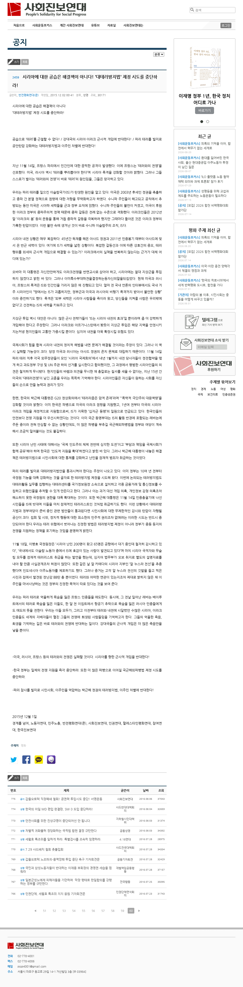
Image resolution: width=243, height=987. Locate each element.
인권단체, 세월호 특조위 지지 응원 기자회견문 (52, 894)
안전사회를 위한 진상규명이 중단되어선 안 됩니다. (55, 820)
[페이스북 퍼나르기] (26, 759)
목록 (25, 62)
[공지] (182, 205)
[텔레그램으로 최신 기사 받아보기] (204, 321)
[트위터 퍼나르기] (13, 759)
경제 (203, 389)
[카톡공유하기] (38, 759)
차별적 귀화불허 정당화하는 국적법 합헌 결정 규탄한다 (58, 830)
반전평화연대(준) (29, 95)
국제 (200, 394)
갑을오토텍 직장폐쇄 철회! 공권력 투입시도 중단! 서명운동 (61, 799)
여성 (223, 389)
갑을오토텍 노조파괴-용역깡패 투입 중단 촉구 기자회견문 (60, 859)
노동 (213, 389)
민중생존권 (228, 394)
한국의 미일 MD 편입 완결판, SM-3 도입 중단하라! (56, 809)
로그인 (226, 25)
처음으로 (19, 25)
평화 (232, 389)
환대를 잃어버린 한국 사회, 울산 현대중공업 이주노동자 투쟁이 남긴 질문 (203, 162)
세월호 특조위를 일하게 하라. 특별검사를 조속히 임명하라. (60, 839)
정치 (193, 389)
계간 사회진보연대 (72, 25)
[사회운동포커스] (189, 143)
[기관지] (183, 295)
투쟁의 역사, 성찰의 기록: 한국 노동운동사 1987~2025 (204, 102)
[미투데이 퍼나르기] (51, 759)
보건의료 (212, 394)
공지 (20, 42)
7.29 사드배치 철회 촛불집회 (41, 849)
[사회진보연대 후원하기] (204, 365)
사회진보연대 (47, 10)
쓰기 (16, 62)
